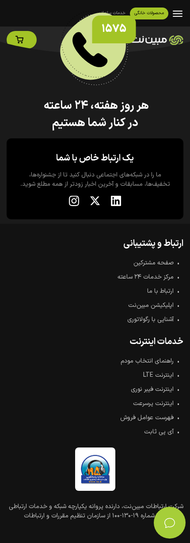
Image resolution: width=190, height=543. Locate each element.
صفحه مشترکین (153, 263)
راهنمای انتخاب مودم (147, 361)
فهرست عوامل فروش (147, 417)
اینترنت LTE (158, 375)
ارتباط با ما (160, 291)
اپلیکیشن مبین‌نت (151, 305)
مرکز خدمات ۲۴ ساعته (146, 277)
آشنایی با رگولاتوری (150, 319)
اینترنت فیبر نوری (152, 389)
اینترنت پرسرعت (153, 403)
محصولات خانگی (149, 13)
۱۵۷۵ (114, 29)
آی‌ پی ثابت (159, 431)
